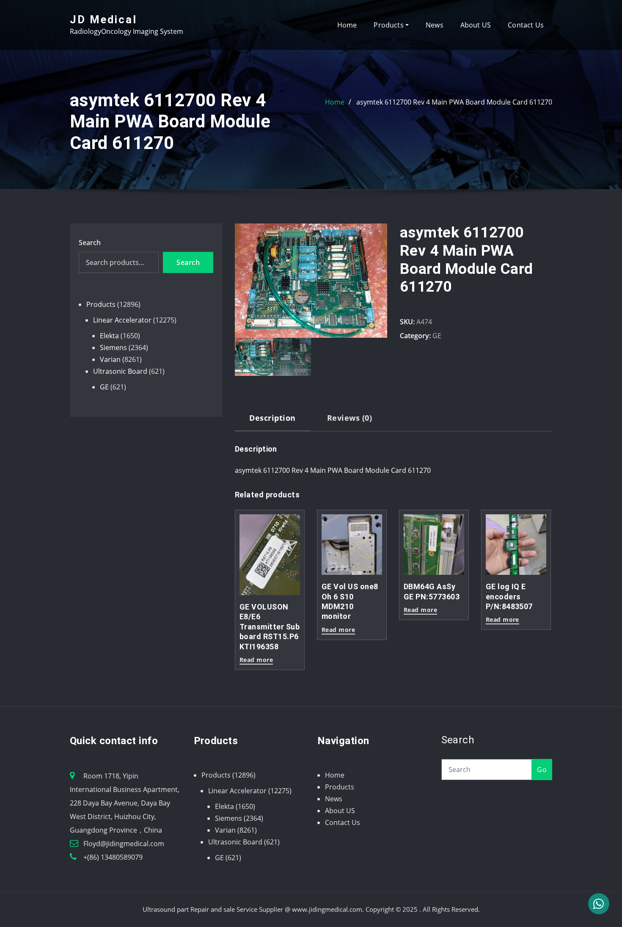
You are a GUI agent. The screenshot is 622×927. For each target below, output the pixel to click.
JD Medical (103, 19)
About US (475, 25)
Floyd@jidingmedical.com (123, 843)
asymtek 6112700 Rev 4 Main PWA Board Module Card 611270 (454, 102)
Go (542, 769)
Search (90, 242)
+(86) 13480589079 (113, 857)
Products (389, 25)
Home (347, 25)
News (434, 25)
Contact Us (526, 25)
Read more (256, 660)
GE (436, 335)
